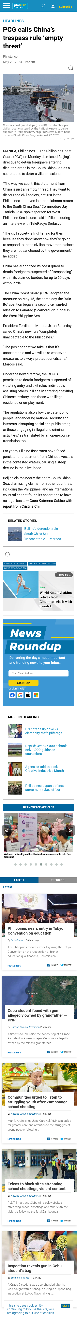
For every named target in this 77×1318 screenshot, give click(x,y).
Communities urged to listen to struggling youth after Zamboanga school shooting (38, 1102)
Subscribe (65, 6)
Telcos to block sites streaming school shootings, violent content (37, 1186)
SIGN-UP (23, 683)
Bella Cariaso (17, 940)
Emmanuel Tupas (20, 1277)
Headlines (13, 21)
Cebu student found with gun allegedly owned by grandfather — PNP (37, 1015)
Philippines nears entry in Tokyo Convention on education (35, 931)
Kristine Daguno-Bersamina (25, 1027)
